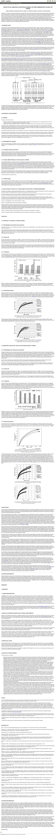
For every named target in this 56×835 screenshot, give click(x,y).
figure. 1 (35, 144)
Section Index (5, 829)
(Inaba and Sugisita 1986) (16, 711)
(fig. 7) (22, 456)
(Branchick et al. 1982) (24, 523)
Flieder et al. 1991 (17, 58)
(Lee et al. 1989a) (47, 562)
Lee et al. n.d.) (27, 56)
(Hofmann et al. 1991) (34, 568)
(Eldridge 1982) (30, 55)
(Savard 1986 (43, 57)
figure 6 (34, 423)
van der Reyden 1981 (20, 29)
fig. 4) (49, 320)
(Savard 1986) (39, 54)
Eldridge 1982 (26, 29)
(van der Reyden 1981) (36, 53)
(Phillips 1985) (40, 42)
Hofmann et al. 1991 (10, 58)
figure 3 (33, 295)
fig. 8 (2, 462)
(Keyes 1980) (46, 31)
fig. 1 (9, 165)
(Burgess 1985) (51, 566)
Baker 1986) (7, 30)
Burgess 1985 (5, 560)
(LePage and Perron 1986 (19, 56)
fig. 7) (21, 460)
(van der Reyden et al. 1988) (13, 54)
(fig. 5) (27, 387)
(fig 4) (44, 319)
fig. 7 (16, 454)
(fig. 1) (28, 74)
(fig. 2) (11, 256)
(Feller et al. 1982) (40, 39)
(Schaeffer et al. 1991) (46, 70)
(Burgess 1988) (37, 41)
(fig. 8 (15, 460)
